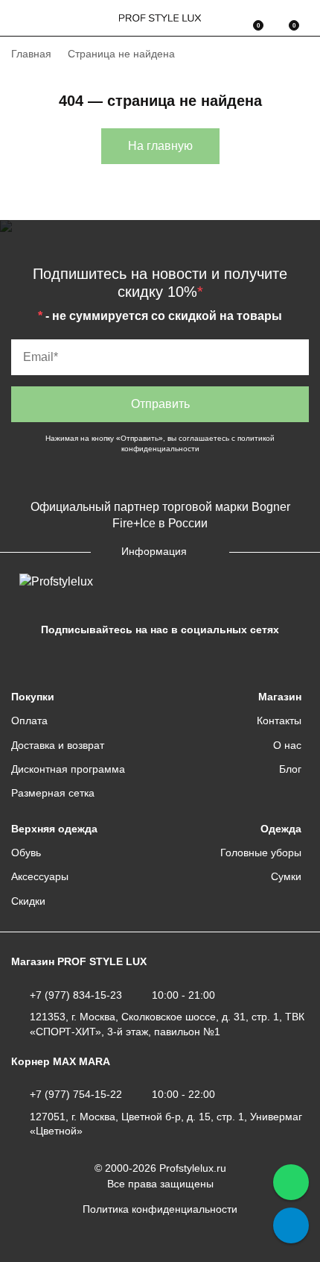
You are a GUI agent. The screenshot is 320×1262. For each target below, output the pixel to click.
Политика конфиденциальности (160, 1209)
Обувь (26, 852)
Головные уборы (260, 852)
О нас (287, 745)
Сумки (286, 876)
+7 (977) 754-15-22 (76, 1094)
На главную (160, 145)
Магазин (279, 697)
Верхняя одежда (54, 829)
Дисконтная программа (68, 769)
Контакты (279, 720)
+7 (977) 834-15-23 (76, 995)
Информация (154, 551)
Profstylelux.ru (192, 1168)
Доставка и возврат (57, 745)
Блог (290, 769)
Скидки (28, 901)
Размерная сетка (53, 793)
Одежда (280, 829)
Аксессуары (39, 876)
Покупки (32, 697)
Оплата (29, 720)
